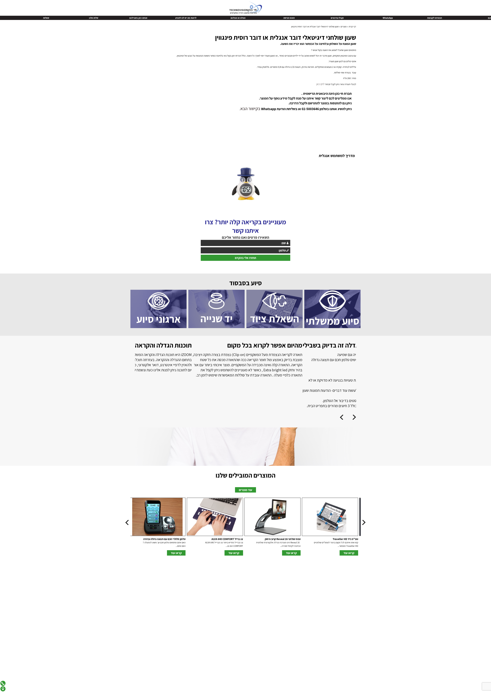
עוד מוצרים (245, 488)
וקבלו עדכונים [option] (457, 17)
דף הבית (352, 26)
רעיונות (117, 17)
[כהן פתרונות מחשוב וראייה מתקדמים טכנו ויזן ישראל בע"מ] (245, 7)
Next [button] (1, 17)
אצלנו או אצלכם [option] (358, 17)
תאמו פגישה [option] (409, 17)
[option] (189, 366)
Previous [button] (489, 17)
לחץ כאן (320, 83)
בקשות (68, 17)
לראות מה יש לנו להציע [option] (306, 17)
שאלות (166, 17)
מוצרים (344, 26)
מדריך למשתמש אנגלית (337, 153)
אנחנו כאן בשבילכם (259, 17)
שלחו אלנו (214, 17)
